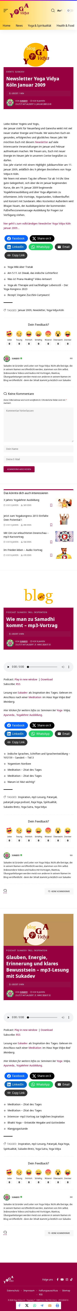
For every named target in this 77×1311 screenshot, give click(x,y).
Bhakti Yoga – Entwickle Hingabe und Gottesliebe (36, 1122)
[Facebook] (57, 1279)
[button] (7, 10)
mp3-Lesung (38, 797)
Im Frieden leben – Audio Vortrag (23, 550)
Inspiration (24, 797)
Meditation (34, 697)
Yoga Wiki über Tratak (20, 267)
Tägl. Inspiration (37, 612)
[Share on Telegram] (42, 1305)
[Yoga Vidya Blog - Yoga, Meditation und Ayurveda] (19, 10)
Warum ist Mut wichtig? (21, 782)
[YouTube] (62, 1279)
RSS (18, 684)
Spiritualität (50, 802)
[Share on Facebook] (19, 1305)
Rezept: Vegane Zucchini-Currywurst (29, 295)
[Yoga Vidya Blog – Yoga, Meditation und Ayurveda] (8, 1279)
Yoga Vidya (41, 807)
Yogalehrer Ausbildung (29, 715)
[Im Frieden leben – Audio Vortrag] (64, 553)
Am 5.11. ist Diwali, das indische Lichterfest (33, 273)
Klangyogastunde (18, 1128)
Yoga (59, 710)
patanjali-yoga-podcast (17, 802)
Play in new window (26, 679)
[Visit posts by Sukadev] (10, 102)
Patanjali (52, 797)
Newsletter (42, 142)
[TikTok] (71, 1279)
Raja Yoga (36, 802)
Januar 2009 (25, 310)
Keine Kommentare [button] (60, 891)
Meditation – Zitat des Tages (25, 769)
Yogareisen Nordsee (19, 763)
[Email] (50, 1305)
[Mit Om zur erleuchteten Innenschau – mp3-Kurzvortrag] (64, 536)
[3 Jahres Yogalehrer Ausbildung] (64, 503)
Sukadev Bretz (12, 807)
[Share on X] (27, 1305)
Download (47, 679)
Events (10, 72)
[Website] (71, 358)
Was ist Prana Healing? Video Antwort (30, 279)
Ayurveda (9, 715)
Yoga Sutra (27, 807)
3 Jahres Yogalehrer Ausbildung (21, 500)
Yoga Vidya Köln (55, 310)
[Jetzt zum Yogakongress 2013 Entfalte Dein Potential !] (64, 519)
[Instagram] (67, 1279)
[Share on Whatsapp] (34, 1305)
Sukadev (19, 72)
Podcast (11, 612)
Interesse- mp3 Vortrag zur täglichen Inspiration (36, 1116)
